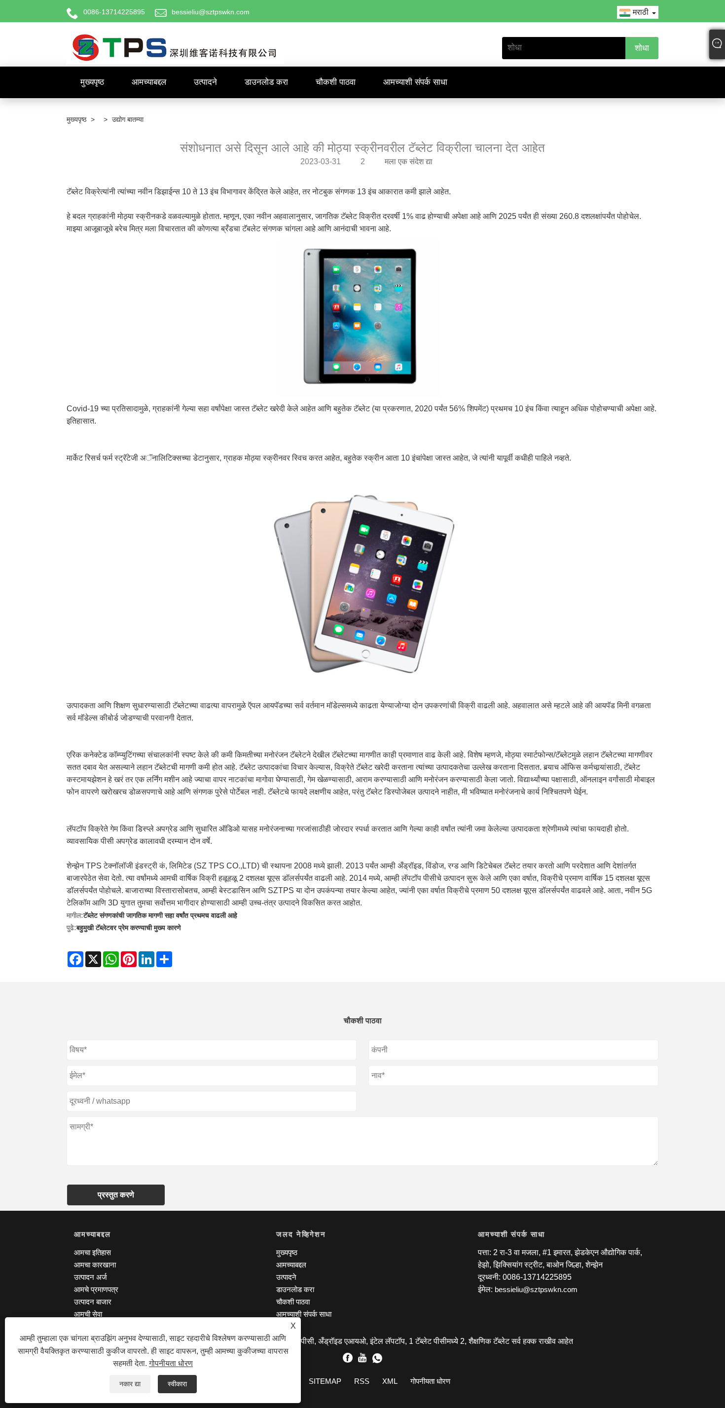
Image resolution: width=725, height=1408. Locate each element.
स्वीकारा (177, 1384)
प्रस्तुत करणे (116, 1195)
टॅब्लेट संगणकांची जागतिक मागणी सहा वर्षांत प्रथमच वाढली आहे (160, 915)
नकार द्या (130, 1384)
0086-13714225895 (114, 12)
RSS (361, 1381)
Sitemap (325, 1381)
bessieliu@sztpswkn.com (211, 12)
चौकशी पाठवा (336, 82)
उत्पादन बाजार (92, 1302)
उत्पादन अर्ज (90, 1277)
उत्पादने (205, 82)
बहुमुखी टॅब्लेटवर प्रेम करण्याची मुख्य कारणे (128, 928)
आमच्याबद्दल (149, 82)
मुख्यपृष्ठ (92, 82)
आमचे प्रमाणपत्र (96, 1289)
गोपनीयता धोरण (171, 1363)
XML (390, 1381)
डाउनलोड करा (266, 82)
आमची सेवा (88, 1314)
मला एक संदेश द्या (409, 161)
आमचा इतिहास (92, 1252)
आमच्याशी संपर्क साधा (415, 82)
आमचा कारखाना (95, 1265)
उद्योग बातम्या (128, 119)
